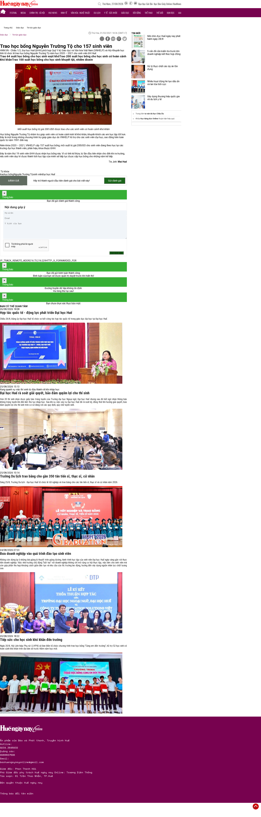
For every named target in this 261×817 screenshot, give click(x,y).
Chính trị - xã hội (37, 12)
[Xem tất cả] (179, 13)
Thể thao (149, 12)
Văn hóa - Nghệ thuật (80, 12)
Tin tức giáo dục (34, 28)
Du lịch (97, 12)
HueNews (177, 4)
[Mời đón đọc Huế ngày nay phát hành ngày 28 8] (138, 41)
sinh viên (37, 174)
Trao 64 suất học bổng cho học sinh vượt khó (29, 56)
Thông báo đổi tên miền (16, 793)
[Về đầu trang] (256, 806)
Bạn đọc (170, 12)
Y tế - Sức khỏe (110, 12)
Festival (13, 12)
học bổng (9, 174)
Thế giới (159, 12)
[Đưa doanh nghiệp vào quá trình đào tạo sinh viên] (61, 602)
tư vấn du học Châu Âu (154, 114)
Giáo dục (125, 12)
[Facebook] (131, 4)
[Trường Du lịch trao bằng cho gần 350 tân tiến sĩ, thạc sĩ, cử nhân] (61, 516)
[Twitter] (124, 39)
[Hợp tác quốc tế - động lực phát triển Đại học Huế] (61, 353)
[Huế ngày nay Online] (19, 6)
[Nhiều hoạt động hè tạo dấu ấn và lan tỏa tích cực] (138, 86)
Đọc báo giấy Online (163, 4)
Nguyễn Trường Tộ (23, 174)
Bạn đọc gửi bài (145, 4)
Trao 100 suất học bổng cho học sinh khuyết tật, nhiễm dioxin (52, 59)
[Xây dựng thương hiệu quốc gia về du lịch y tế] (138, 102)
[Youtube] (135, 4)
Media (23, 12)
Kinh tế (64, 12)
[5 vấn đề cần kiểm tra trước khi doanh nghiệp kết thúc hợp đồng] (138, 56)
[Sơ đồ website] (126, 4)
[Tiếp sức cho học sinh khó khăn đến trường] (61, 683)
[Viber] (119, 39)
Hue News (52, 12)
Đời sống (137, 12)
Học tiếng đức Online (149, 119)
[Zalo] (113, 39)
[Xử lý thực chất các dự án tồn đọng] (138, 71)
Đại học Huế (48, 174)
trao (2, 174)
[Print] (102, 38)
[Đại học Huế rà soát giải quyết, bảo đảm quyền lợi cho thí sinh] (61, 439)
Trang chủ (8, 28)
